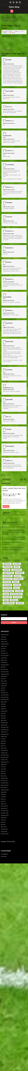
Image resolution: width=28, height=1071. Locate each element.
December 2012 (4, 782)
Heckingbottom (18, 578)
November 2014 (4, 729)
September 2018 (5, 674)
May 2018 (3, 678)
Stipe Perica (14, 600)
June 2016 (3, 706)
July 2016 (3, 704)
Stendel (5, 600)
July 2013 (3, 766)
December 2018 (4, 671)
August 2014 (4, 736)
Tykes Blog (14, 7)
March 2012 (3, 803)
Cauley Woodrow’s (8, 572)
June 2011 (3, 819)
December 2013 (4, 755)
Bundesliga (6, 569)
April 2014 (3, 745)
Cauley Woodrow (17, 569)
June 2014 (3, 741)
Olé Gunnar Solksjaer (16, 594)
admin (16, 31)
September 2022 (5, 634)
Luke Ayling (17, 585)
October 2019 (4, 662)
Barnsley (17, 566)
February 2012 (4, 806)
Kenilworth (15, 582)
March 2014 (3, 748)
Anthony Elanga (7, 566)
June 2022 (3, 637)
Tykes (2, 49)
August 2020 (4, 657)
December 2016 (4, 694)
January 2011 (4, 831)
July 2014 (3, 738)
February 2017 (4, 692)
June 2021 (3, 648)
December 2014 (4, 727)
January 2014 (4, 752)
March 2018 (3, 681)
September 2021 (5, 644)
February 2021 (4, 653)
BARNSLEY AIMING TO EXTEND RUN (14, 527)
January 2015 (4, 725)
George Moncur (7, 578)
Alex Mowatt (17, 563)
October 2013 (4, 759)
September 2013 (5, 762)
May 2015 (3, 715)
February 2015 (4, 722)
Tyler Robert (20, 603)
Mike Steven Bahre (8, 591)
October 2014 (4, 732)
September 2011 (5, 815)
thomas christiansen (8, 603)
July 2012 (3, 794)
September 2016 (5, 699)
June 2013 (3, 769)
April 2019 (3, 667)
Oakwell (6, 594)
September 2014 (5, 734)
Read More (6, 507)
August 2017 (4, 685)
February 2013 (4, 778)
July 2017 (3, 688)
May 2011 (3, 822)
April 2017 (3, 690)
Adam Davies (7, 563)
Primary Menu (7, 597)
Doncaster (17, 575)
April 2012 (3, 801)
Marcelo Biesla (7, 588)
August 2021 (4, 646)
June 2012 (3, 796)
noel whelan (19, 591)
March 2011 (3, 826)
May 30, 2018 (8, 494)
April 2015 (3, 718)
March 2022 (3, 639)
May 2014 (3, 743)
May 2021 (3, 651)
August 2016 (4, 701)
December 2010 (4, 833)
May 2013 (3, 771)
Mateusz (16, 588)
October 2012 (4, 787)
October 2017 (4, 683)
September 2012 (5, 789)
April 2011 (3, 824)
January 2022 (4, 641)
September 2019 (5, 664)
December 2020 (4, 655)
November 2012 (4, 785)
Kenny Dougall (7, 585)
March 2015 (3, 720)
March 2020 (3, 660)
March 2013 (3, 776)
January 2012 (4, 808)
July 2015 (3, 713)
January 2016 (4, 711)
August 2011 (4, 817)
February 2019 (4, 669)
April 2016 (3, 708)
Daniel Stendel (19, 572)
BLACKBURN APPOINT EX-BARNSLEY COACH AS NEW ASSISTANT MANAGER (13, 532)
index (16, 494)
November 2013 (4, 757)
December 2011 (4, 810)
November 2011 (4, 813)
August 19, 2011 (7, 31)
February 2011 (4, 829)
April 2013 (3, 773)
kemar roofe (7, 582)
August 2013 (4, 764)
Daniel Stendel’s (7, 575)
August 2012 (4, 792)
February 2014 (4, 750)
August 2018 (4, 676)
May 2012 (3, 799)
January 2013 (4, 780)
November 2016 (4, 697)
